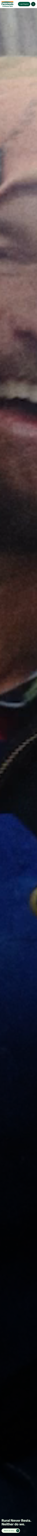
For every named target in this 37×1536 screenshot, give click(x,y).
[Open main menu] (33, 4)
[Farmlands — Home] (10, 4)
